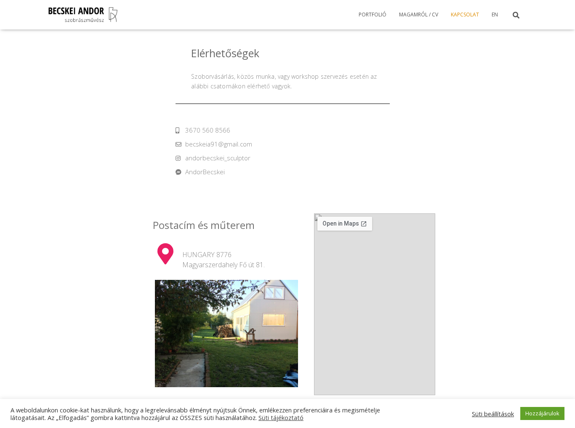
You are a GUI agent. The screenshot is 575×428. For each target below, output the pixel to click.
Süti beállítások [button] (493, 413)
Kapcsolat (465, 14)
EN (495, 14)
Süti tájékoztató (280, 417)
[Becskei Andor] (83, 14)
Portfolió (372, 14)
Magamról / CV (418, 14)
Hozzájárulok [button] (542, 413)
